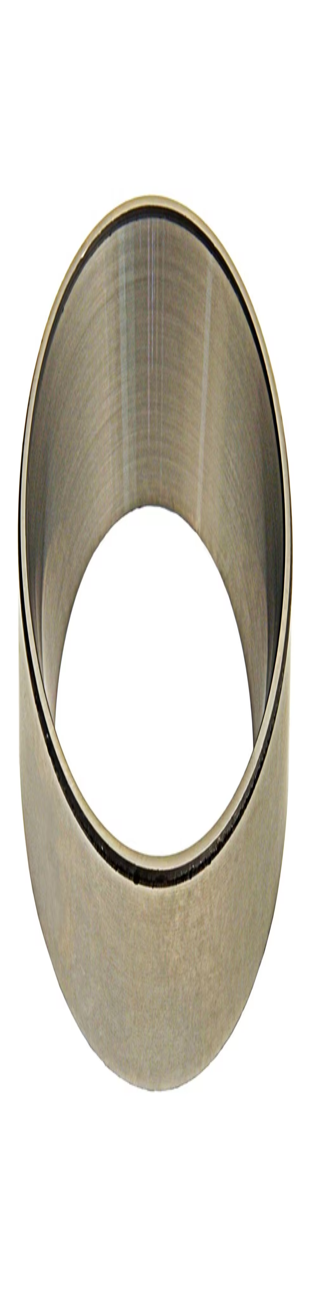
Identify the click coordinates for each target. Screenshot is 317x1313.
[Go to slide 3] (5, 665)
